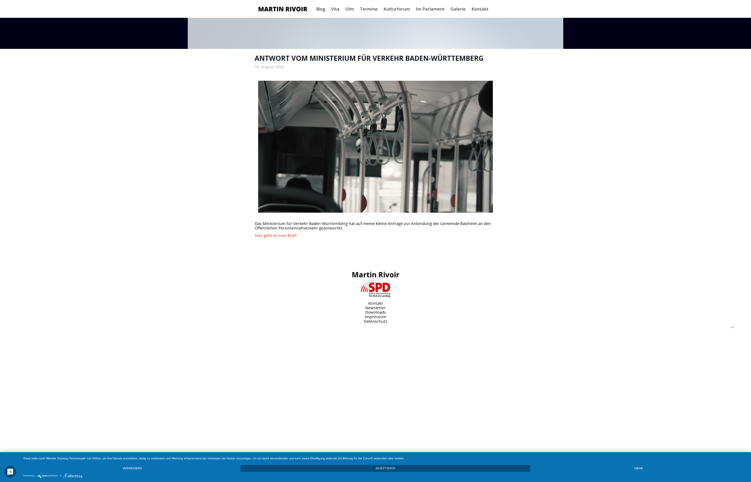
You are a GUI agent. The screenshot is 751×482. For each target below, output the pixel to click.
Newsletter (375, 307)
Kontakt (375, 303)
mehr (638, 468)
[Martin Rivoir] (283, 9)
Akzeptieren (385, 468)
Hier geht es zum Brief (275, 235)
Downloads (375, 312)
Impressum (375, 316)
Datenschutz (375, 321)
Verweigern (132, 468)
